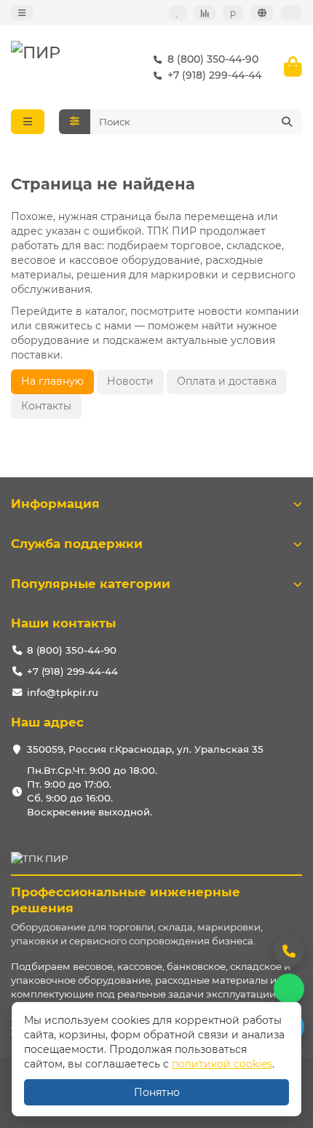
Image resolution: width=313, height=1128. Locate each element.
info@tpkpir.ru (62, 692)
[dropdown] (22, 12)
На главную (52, 381)
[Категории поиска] (74, 121)
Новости (130, 381)
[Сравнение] (204, 12)
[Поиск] (286, 121)
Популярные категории (90, 583)
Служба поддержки (77, 543)
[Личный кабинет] (291, 12)
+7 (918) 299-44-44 (214, 75)
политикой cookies (222, 1063)
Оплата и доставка (227, 381)
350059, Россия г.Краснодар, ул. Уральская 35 (145, 749)
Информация (55, 503)
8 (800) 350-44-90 (212, 59)
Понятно (157, 1092)
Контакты (46, 405)
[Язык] (262, 12)
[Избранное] (177, 12)
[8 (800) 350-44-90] (289, 951)
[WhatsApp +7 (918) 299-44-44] (289, 989)
